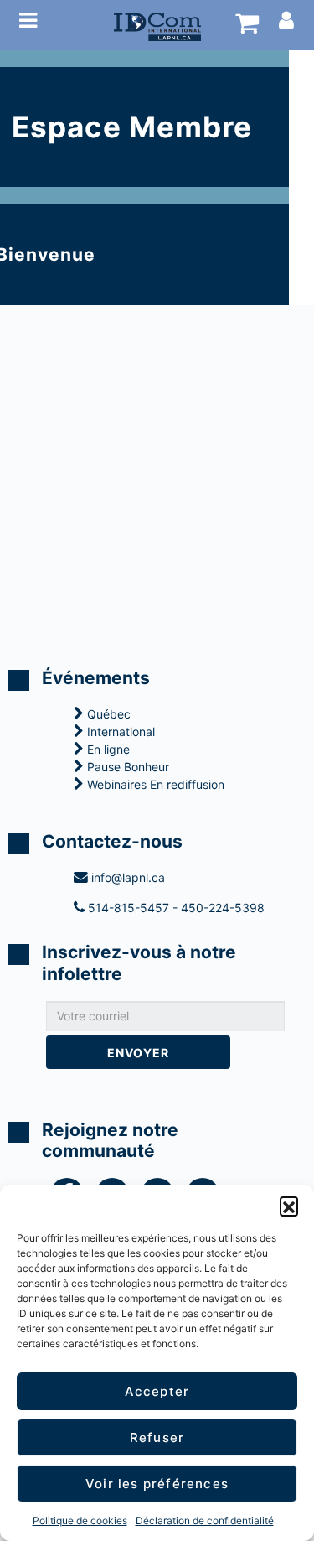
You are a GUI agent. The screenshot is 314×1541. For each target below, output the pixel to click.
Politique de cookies (80, 1520)
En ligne (107, 749)
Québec (107, 714)
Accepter (157, 1391)
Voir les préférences (157, 1484)
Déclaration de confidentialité (205, 1520)
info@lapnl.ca (126, 877)
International (119, 731)
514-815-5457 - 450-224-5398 (175, 907)
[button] (289, 1205)
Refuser (157, 1437)
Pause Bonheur (126, 767)
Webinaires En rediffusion (154, 784)
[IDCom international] (157, 25)
